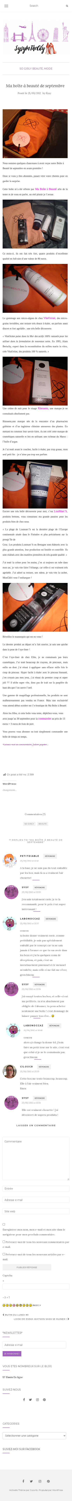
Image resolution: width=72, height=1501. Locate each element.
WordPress (57, 1490)
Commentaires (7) (35, 814)
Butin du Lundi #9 (16, 1314)
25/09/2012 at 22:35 (29, 1071)
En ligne (13, 1377)
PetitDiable (29, 856)
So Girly (26, 68)
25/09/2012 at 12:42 (29, 860)
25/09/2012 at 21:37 (29, 923)
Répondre (50, 856)
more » (37, 1305)
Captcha (7, 1275)
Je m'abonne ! (12, 1353)
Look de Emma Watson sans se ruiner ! (41, 1319)
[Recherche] (67, 6)
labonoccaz (30, 918)
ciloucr (26, 1066)
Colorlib (34, 1490)
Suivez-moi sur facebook (21, 1449)
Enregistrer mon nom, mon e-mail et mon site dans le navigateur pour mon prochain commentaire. (34, 1232)
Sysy (48, 93)
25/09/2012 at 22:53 (31, 892)
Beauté (43, 824)
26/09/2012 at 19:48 (33, 1030)
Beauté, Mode (42, 68)
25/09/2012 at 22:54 (31, 989)
